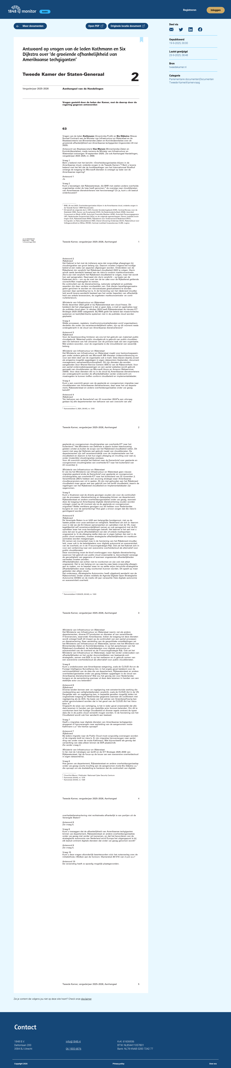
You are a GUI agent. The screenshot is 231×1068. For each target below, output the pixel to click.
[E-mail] (173, 30)
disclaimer (86, 999)
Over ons (213, 1064)
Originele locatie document (126, 25)
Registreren (189, 9)
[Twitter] (183, 30)
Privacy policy (118, 1064)
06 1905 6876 (73, 1048)
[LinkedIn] (192, 30)
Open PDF (94, 25)
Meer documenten (33, 25)
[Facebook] (202, 30)
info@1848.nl (73, 1041)
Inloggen (216, 10)
